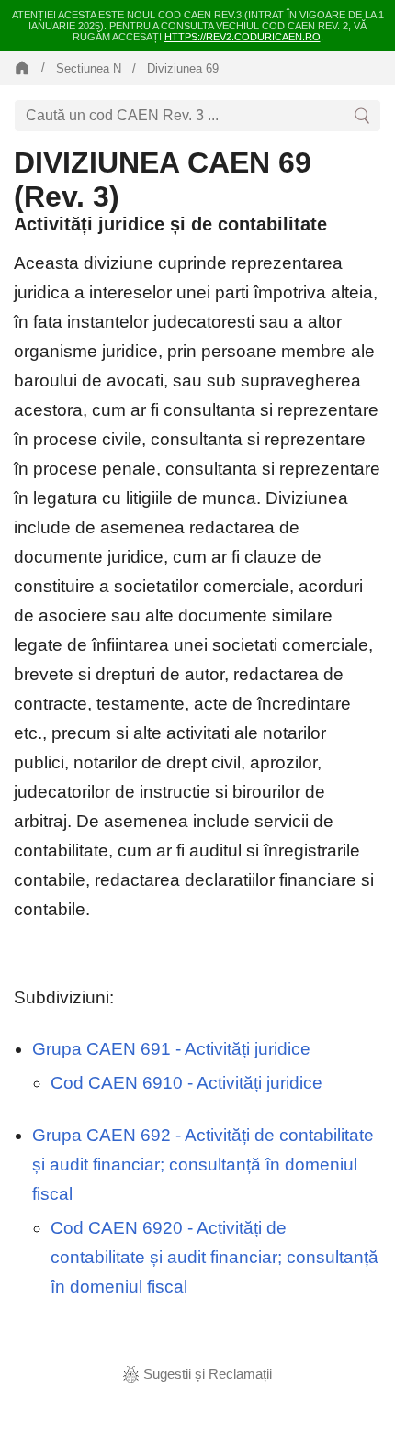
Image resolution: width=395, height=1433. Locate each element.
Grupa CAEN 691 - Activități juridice (171, 1048)
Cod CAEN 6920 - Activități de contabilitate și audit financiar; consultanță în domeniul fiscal (214, 1257)
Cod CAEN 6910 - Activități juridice (186, 1082)
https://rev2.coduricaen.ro (242, 36)
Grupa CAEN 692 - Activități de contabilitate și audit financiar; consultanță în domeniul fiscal (203, 1164)
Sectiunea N (88, 68)
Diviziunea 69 (183, 68)
